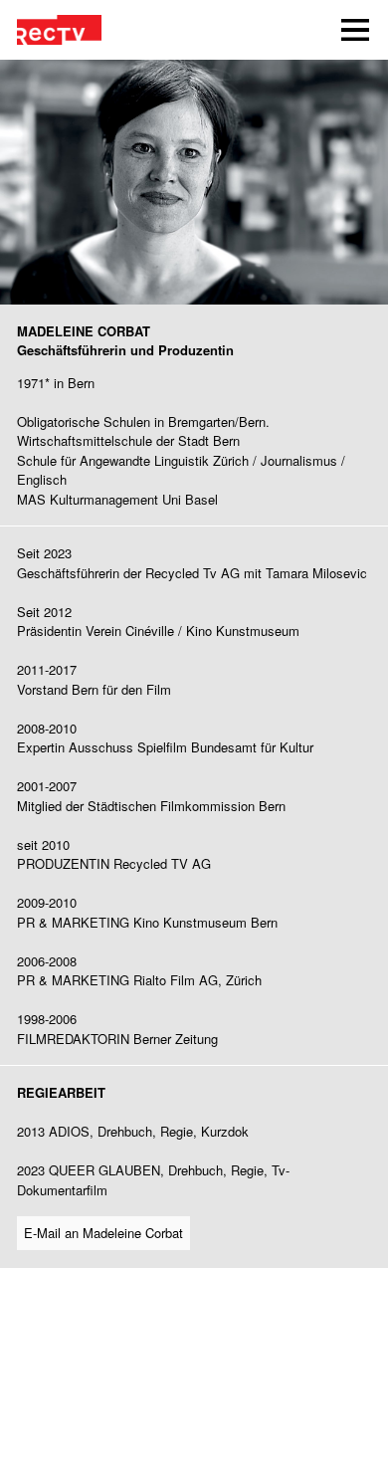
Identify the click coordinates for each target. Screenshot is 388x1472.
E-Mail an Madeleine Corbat (103, 1232)
